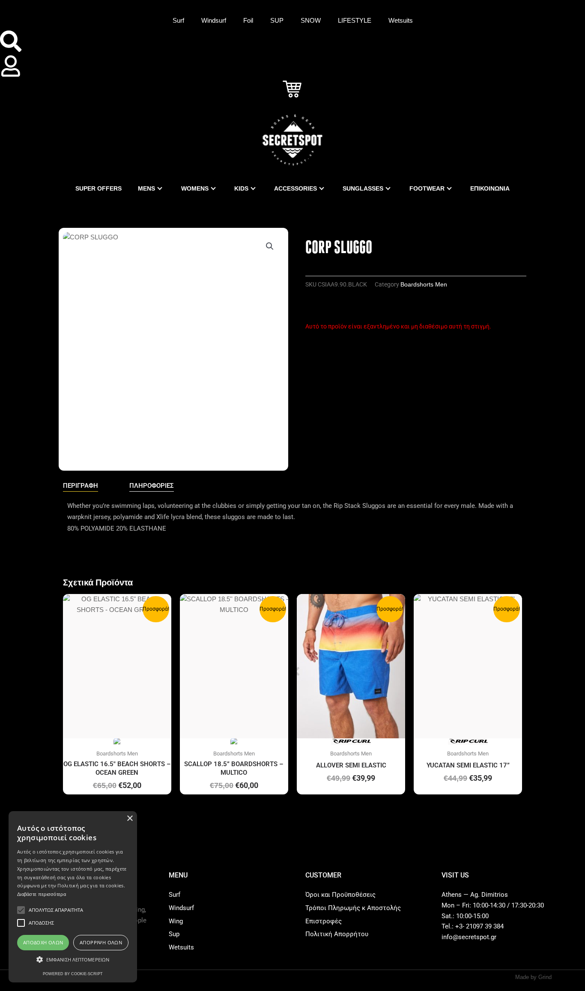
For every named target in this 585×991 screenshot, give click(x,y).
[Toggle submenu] (159, 188)
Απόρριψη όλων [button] (101, 942)
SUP (277, 20)
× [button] (129, 818)
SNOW (311, 20)
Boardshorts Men (423, 284)
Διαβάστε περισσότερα (41, 894)
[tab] (80, 486)
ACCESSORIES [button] (295, 188)
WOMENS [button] (195, 188)
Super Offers (98, 188)
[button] (270, 246)
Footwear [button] (427, 188)
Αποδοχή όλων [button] (43, 942)
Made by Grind (533, 977)
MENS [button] (146, 188)
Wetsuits (400, 20)
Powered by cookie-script (73, 974)
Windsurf (213, 20)
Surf (178, 20)
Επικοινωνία (490, 188)
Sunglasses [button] (363, 188)
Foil (248, 20)
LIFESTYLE (354, 20)
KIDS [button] (241, 188)
